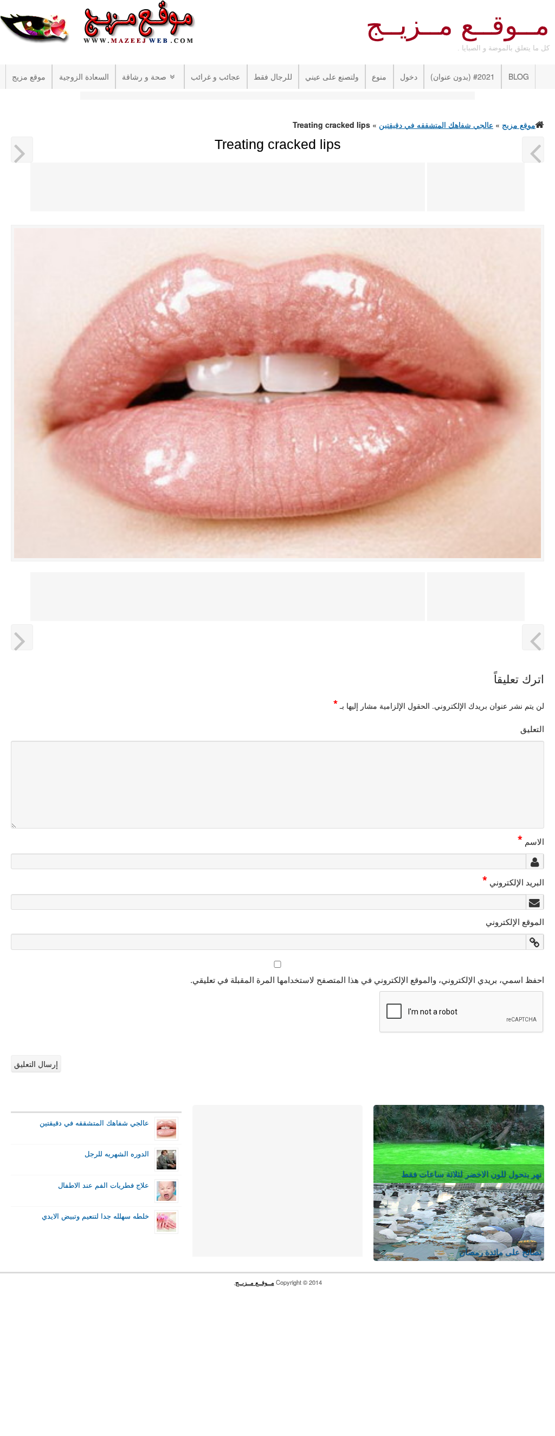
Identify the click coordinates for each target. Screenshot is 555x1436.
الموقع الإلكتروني (515, 921)
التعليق (532, 728)
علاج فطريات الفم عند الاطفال (103, 1185)
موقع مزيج (29, 76)
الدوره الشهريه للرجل (117, 1154)
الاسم (531, 841)
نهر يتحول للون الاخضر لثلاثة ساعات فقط (471, 1173)
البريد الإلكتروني (513, 882)
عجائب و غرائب (215, 76)
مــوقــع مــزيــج (458, 25)
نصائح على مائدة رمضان (500, 1251)
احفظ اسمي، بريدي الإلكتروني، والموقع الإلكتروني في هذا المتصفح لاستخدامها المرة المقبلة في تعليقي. (367, 979)
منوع (379, 76)
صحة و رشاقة (144, 76)
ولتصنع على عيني (332, 76)
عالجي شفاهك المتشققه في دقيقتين (436, 124)
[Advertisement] (277, 97)
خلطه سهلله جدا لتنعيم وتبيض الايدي (95, 1216)
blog (518, 76)
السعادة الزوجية (84, 76)
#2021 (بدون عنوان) (462, 76)
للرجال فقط (273, 76)
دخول (408, 76)
